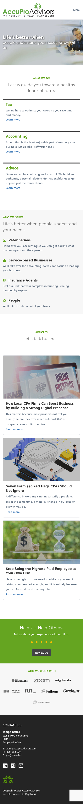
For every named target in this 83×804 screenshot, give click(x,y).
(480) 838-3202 (14, 755)
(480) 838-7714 (13, 751)
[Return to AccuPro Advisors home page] (28, 10)
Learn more (19, 119)
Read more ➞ (41, 429)
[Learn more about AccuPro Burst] (8, 779)
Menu (76, 10)
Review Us (41, 653)
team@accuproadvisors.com (21, 748)
